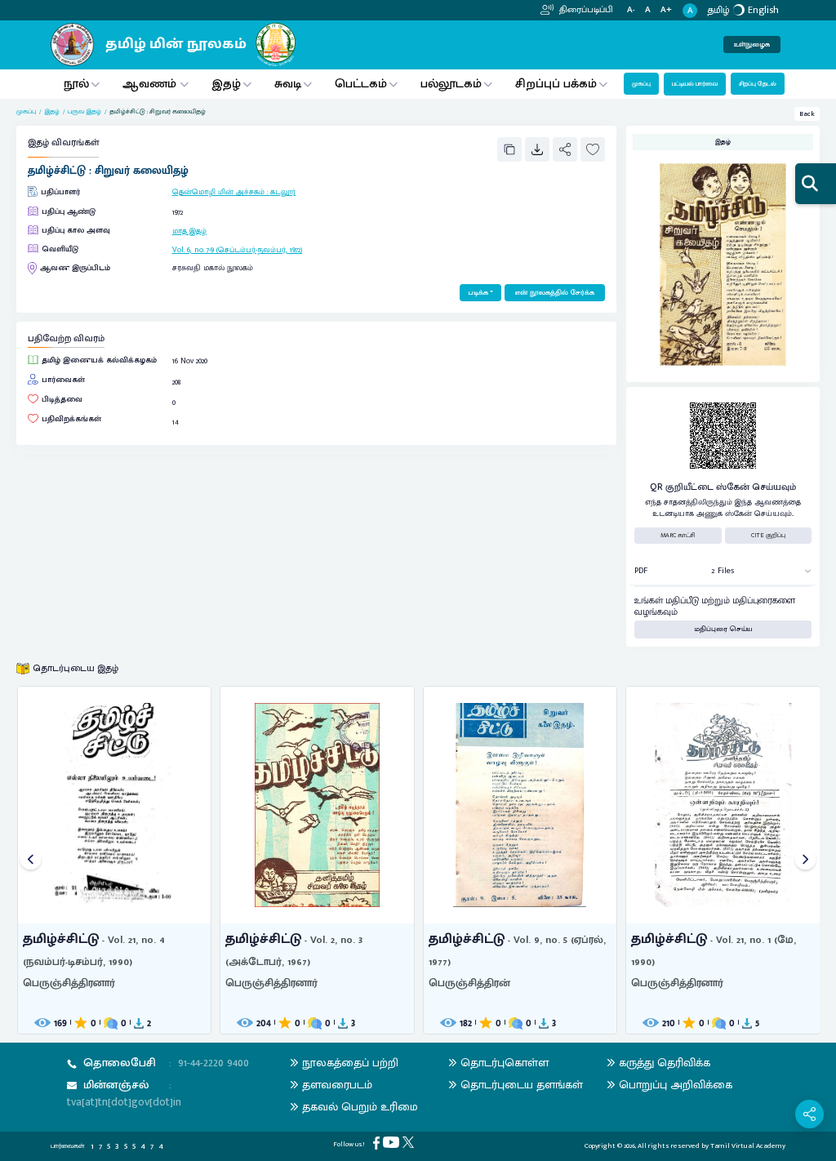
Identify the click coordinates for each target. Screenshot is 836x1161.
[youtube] (392, 1142)
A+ (666, 10)
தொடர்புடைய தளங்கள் (521, 1084)
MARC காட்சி (678, 535)
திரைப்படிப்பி (585, 9)
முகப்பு (641, 83)
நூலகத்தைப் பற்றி (350, 1062)
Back (807, 114)
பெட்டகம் (361, 83)
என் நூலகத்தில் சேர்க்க (554, 293)
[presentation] (30, 860)
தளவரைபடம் (337, 1084)
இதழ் (226, 83)
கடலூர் (283, 191)
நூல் (76, 83)
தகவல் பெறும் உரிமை (360, 1106)
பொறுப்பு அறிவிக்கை (675, 1084)
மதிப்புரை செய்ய (723, 629)
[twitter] (409, 1142)
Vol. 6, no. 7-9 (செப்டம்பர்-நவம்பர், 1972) (237, 249)
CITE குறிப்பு (768, 535)
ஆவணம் (151, 83)
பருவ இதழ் (84, 112)
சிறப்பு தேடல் (757, 83)
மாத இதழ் (189, 231)
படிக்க (478, 293)
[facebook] (378, 1143)
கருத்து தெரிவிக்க (664, 1062)
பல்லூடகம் (451, 83)
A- (631, 10)
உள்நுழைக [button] (752, 44)
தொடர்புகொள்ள (504, 1062)
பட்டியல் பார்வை (695, 83)
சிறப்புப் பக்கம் (556, 83)
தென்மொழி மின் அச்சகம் (218, 191)
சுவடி (287, 83)
